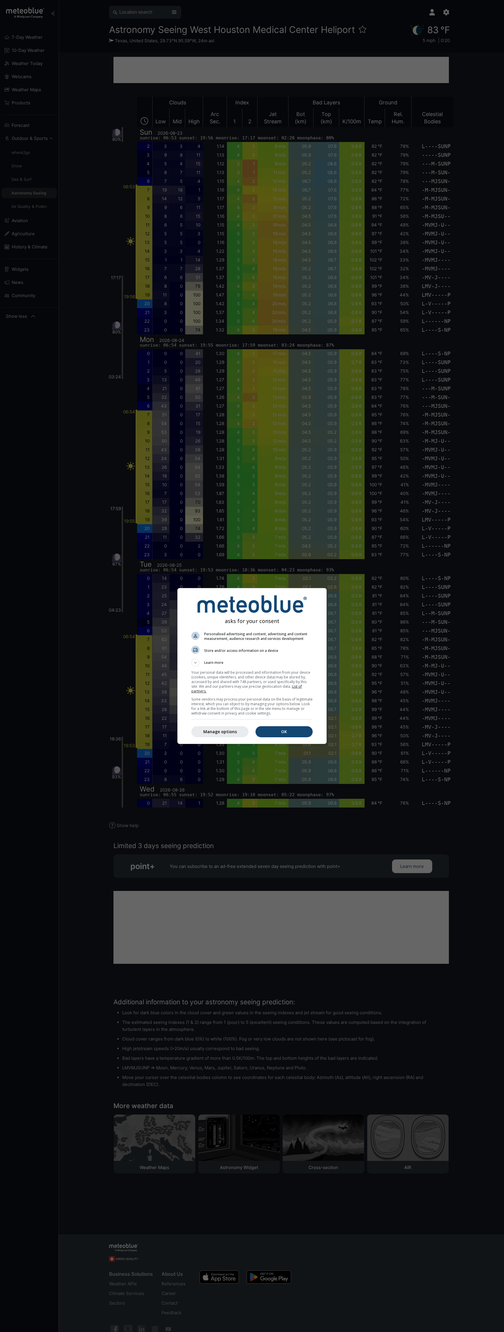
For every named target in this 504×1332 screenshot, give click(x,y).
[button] (252, 663)
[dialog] (252, 666)
